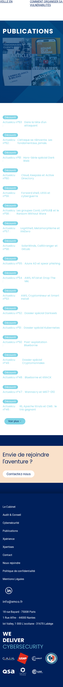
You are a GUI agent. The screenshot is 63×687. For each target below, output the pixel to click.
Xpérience (8, 539)
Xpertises (8, 547)
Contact (7, 555)
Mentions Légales (13, 579)
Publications (10, 530)
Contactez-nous (19, 474)
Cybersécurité (11, 522)
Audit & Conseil (12, 514)
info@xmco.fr (13, 602)
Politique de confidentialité (19, 571)
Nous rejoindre (11, 563)
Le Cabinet (9, 506)
